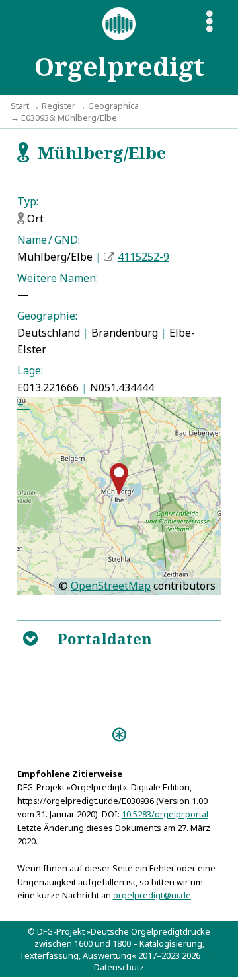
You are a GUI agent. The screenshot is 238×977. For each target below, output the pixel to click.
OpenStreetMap (111, 585)
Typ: (27, 201)
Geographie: (47, 315)
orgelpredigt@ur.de (152, 895)
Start (20, 106)
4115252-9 (143, 257)
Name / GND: (48, 239)
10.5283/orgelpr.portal (165, 814)
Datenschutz (119, 967)
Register (58, 106)
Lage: (30, 370)
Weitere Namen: (57, 278)
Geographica (113, 106)
